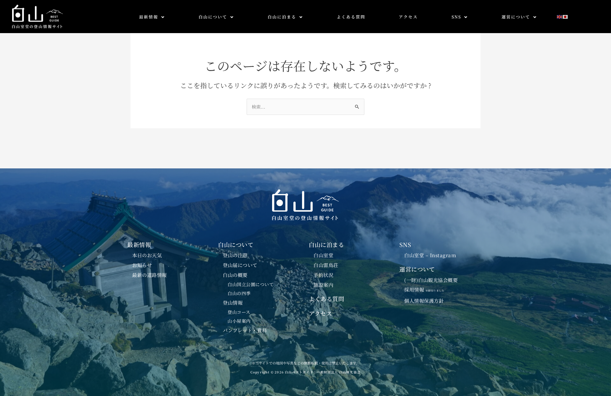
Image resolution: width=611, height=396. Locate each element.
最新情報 (148, 17)
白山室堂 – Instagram (430, 254)
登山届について (240, 264)
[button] (152, 17)
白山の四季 (239, 293)
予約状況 (323, 274)
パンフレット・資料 (245, 330)
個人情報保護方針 (424, 300)
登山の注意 (235, 254)
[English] (560, 16)
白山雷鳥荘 (325, 264)
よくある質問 (351, 17)
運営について (516, 17)
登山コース (239, 312)
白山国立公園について (251, 284)
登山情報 (232, 302)
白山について (213, 17)
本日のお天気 (147, 254)
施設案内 (323, 284)
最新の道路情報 (149, 274)
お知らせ (142, 264)
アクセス (408, 17)
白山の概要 (235, 274)
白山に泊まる (282, 17)
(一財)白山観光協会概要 (431, 279)
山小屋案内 (239, 321)
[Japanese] (565, 16)
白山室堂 (323, 254)
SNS (456, 17)
